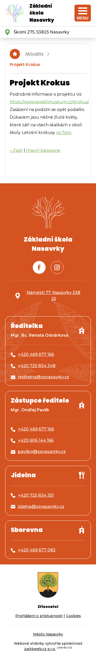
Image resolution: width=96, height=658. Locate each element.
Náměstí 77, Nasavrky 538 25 (53, 295)
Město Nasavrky (48, 634)
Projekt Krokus (25, 64)
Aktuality (34, 54)
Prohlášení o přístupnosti (39, 616)
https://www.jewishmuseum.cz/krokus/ (49, 101)
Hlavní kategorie (43, 150)
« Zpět (16, 150)
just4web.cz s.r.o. (40, 648)
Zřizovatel (48, 606)
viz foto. (64, 132)
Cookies (73, 616)
